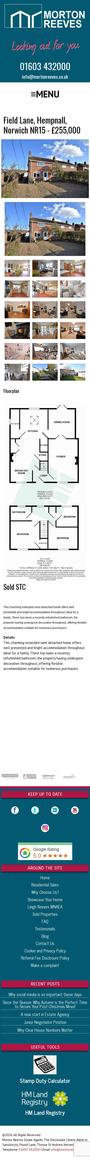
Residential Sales (45, 884)
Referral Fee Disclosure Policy (45, 957)
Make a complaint (45, 965)
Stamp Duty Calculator (45, 1080)
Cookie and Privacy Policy (45, 950)
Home (45, 877)
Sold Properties (45, 913)
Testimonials (45, 928)
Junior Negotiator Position (45, 1022)
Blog (45, 935)
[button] (45, 94)
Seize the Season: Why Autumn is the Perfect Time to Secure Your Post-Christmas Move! (45, 1004)
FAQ (45, 921)
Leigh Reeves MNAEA (45, 906)
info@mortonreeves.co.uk (45, 76)
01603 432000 (45, 66)
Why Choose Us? (45, 892)
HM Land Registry (45, 1112)
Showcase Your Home (45, 899)
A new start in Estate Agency (45, 1014)
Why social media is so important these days (45, 994)
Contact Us (45, 943)
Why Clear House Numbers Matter (45, 1029)
